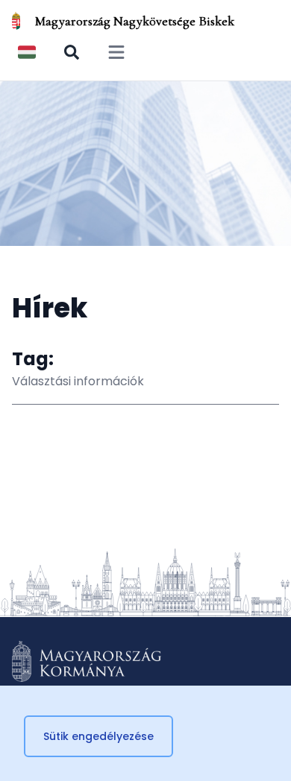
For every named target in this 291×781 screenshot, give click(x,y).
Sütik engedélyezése (98, 736)
